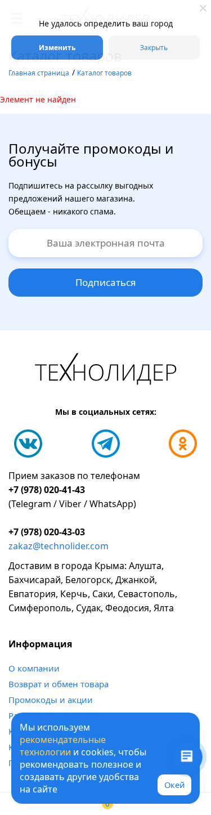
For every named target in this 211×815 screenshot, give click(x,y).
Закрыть (154, 47)
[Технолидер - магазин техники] (106, 370)
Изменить (57, 47)
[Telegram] (106, 443)
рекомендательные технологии (63, 745)
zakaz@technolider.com (58, 546)
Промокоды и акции (50, 699)
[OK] (183, 443)
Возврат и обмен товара (58, 683)
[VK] (28, 443)
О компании (34, 668)
